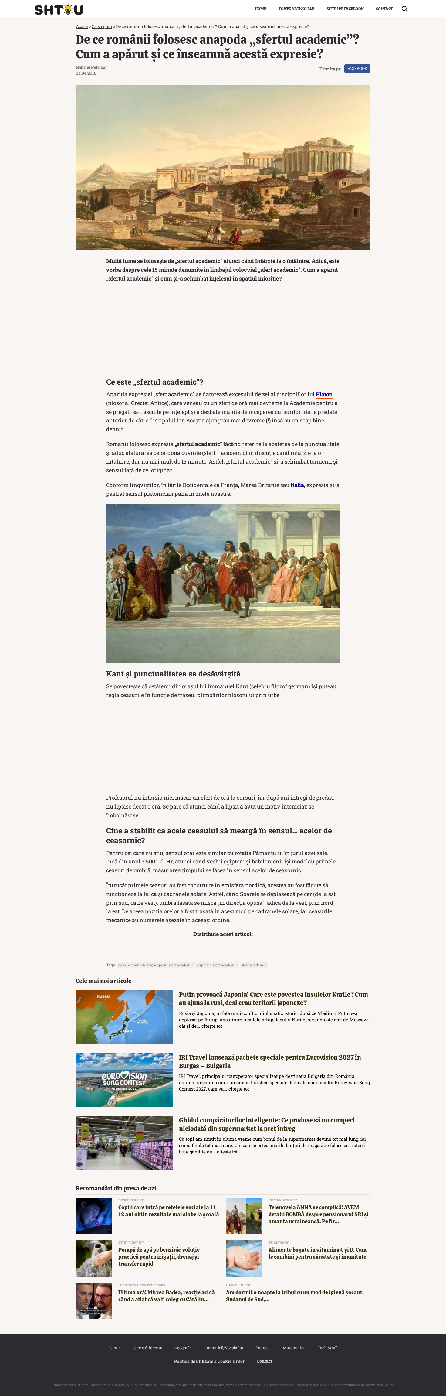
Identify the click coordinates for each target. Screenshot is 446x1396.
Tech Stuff (327, 1347)
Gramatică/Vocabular (223, 1347)
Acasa (82, 26)
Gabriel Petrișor (91, 67)
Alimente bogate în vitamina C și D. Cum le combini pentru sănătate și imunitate (318, 1253)
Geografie (183, 1347)
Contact (384, 8)
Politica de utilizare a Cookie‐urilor (209, 1361)
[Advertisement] (223, 331)
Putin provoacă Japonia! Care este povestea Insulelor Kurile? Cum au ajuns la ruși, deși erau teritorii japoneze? (273, 998)
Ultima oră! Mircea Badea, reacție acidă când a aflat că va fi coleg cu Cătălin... (166, 1296)
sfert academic (253, 964)
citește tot (211, 1026)
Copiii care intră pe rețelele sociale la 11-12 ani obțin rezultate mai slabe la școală (168, 1211)
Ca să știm (102, 26)
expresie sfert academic (217, 964)
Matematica (294, 1347)
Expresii (263, 1347)
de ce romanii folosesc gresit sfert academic (156, 964)
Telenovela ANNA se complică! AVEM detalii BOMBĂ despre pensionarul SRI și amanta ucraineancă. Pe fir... (319, 1214)
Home (260, 8)
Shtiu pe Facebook (345, 8)
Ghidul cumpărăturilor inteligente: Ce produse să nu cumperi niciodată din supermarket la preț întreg (267, 1124)
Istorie (115, 1347)
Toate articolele (296, 8)
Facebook (357, 68)
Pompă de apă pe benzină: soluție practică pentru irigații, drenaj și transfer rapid (159, 1257)
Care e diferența (147, 1347)
